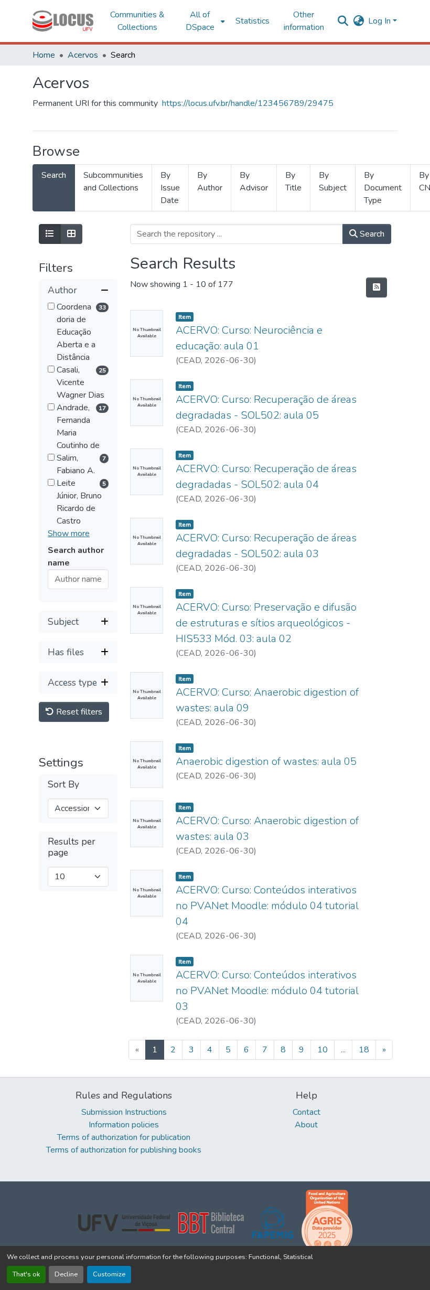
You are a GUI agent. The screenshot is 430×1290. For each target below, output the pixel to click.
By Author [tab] (209, 181)
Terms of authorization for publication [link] (123, 1137)
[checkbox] (51, 306)
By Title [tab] (293, 181)
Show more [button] (69, 533)
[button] (63, 20)
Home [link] (44, 55)
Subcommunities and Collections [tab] (113, 181)
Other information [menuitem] (304, 21)
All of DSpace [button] (200, 21)
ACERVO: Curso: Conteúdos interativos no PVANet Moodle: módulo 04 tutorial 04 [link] (267, 906)
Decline (66, 1274)
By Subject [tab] (333, 181)
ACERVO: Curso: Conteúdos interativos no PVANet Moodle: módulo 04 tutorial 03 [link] (267, 991)
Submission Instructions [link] (124, 1112)
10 (322, 1050)
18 (364, 1050)
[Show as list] (50, 234)
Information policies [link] (124, 1125)
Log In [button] (380, 21)
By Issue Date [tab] (170, 187)
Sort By (63, 784)
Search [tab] (53, 175)
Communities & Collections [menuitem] (137, 21)
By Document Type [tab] (383, 187)
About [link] (306, 1125)
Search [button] (371, 234)
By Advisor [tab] (254, 181)
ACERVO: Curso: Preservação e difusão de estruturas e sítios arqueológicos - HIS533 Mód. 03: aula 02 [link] (266, 623)
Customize (109, 1274)
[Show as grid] (71, 234)
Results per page (71, 847)
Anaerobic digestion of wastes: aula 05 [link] (266, 761)
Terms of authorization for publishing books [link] (123, 1150)
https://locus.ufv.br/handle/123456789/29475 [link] (248, 103)
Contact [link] (306, 1112)
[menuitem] (203, 21)
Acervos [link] (83, 55)
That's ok (26, 1274)
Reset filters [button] (78, 712)
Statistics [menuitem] (252, 21)
